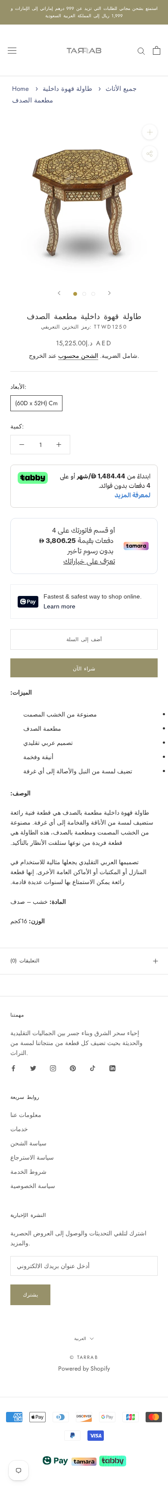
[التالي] (109, 293)
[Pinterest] (73, 1068)
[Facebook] (13, 1068)
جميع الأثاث (121, 88)
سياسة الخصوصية (32, 1186)
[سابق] (59, 293)
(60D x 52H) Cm (36, 403)
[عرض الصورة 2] (84, 294)
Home (20, 88)
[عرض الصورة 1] (75, 294)
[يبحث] (141, 50)
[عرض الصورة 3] (93, 294)
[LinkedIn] (112, 1068)
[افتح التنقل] (12, 50)
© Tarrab (84, 1357)
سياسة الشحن (28, 1143)
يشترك (30, 1295)
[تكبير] (149, 132)
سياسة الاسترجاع (32, 1157)
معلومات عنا (25, 1115)
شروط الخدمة (28, 1171)
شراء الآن (84, 669)
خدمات (19, 1129)
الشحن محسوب (78, 355)
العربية (80, 1338)
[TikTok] (93, 1068)
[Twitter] (33, 1068)
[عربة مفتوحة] (156, 50)
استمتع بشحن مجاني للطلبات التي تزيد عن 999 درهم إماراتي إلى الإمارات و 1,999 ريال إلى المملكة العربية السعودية (84, 12)
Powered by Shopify (84, 1368)
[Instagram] (53, 1068)
